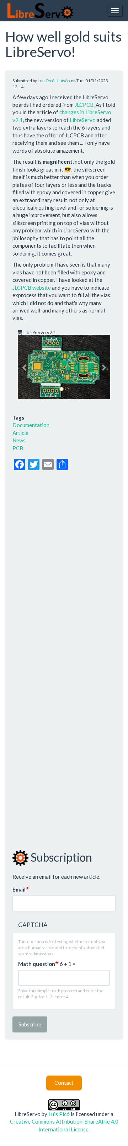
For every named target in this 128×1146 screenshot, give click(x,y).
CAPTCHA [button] (33, 925)
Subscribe (29, 1024)
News (19, 440)
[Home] (40, 11)
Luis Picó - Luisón (54, 80)
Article (20, 433)
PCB (17, 448)
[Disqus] (64, 566)
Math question (36, 964)
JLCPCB (84, 104)
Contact (64, 1082)
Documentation (30, 425)
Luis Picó (59, 1114)
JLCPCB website (31, 287)
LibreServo (83, 120)
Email (19, 889)
